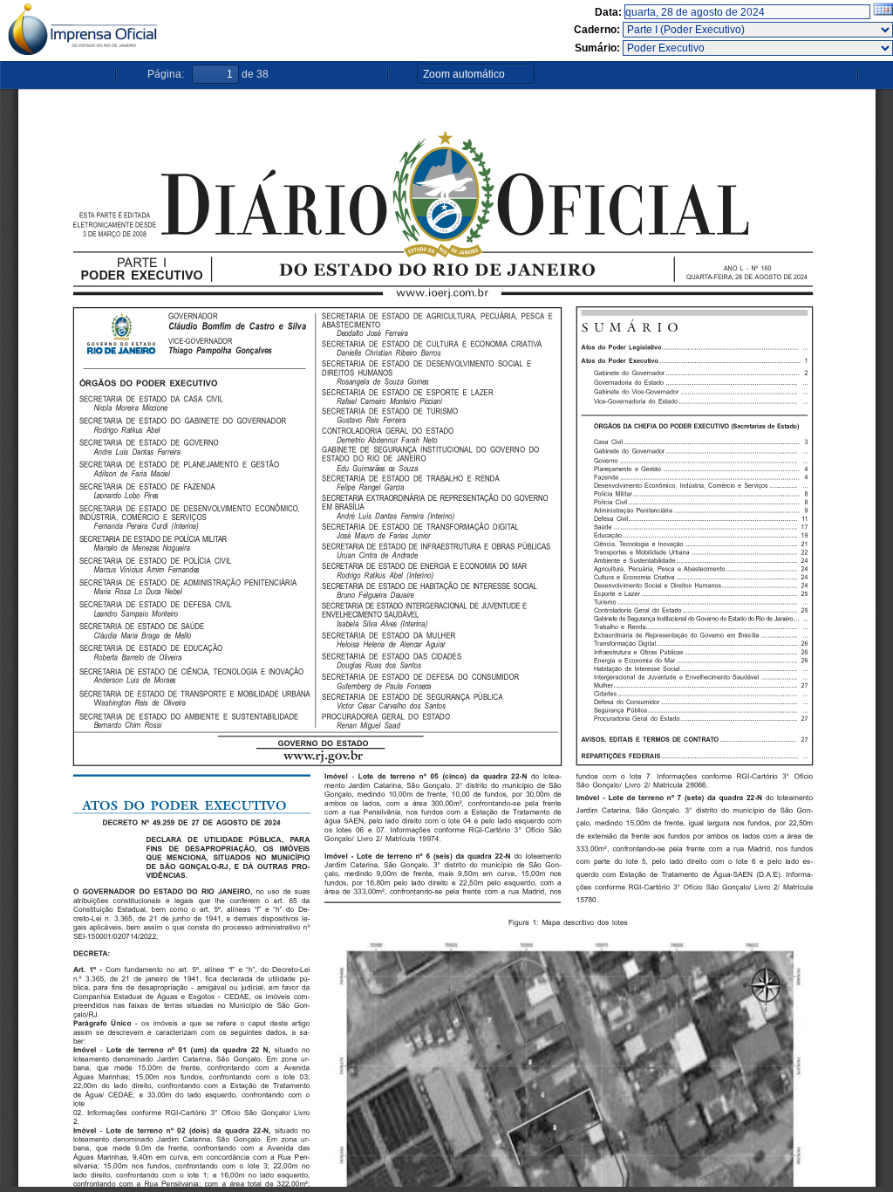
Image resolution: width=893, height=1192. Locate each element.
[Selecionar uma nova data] (883, 12)
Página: (165, 74)
